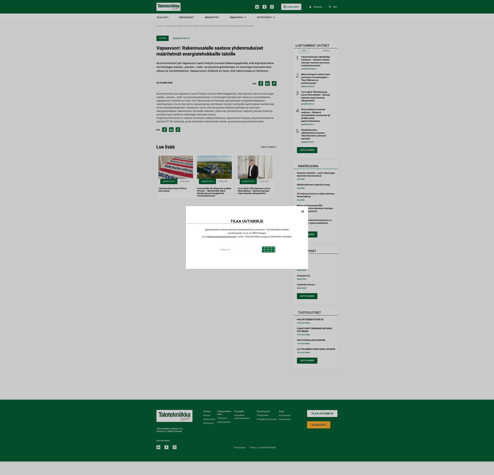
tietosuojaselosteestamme (221, 236)
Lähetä (268, 250)
